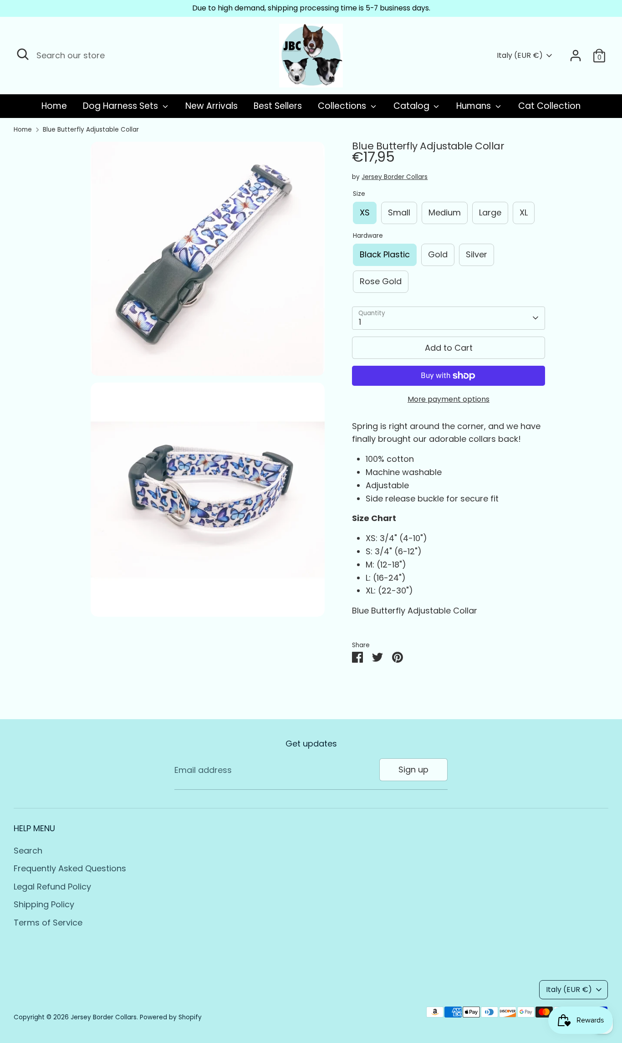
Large (490, 212)
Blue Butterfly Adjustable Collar (91, 129)
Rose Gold (381, 281)
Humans (474, 106)
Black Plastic (385, 254)
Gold (438, 254)
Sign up (413, 769)
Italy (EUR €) (520, 56)
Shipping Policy (44, 904)
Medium (444, 212)
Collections (343, 106)
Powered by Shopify (171, 1017)
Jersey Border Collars (395, 177)
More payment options (448, 399)
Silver (476, 254)
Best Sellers (278, 106)
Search (28, 850)
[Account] (575, 55)
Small (399, 212)
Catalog (412, 106)
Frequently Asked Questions (70, 868)
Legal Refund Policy (52, 886)
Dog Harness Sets (121, 106)
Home (54, 106)
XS (365, 212)
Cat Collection (549, 106)
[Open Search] (23, 54)
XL (524, 212)
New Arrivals (211, 106)
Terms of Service (48, 922)
